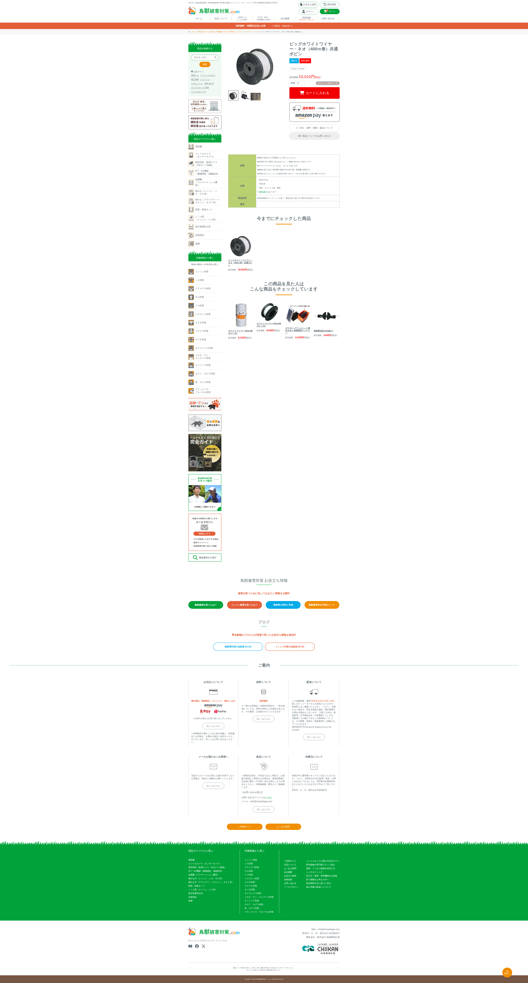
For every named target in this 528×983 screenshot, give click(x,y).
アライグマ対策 (252, 867)
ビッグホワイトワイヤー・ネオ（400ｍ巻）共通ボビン (240, 262)
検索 (205, 64)
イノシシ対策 (251, 860)
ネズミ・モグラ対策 (254, 904)
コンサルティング (314, 872)
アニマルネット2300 (200, 88)
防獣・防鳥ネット (196, 886)
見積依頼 (288, 879)
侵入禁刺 (195, 79)
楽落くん (195, 75)
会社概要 (288, 872)
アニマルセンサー (199, 92)
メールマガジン (291, 887)
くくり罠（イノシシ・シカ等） (202, 889)
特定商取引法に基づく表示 (318, 883)
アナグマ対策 (251, 886)
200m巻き (263, 192)
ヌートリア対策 (252, 901)
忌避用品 (192, 897)
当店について (290, 864)
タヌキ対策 (250, 882)
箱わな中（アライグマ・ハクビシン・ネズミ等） (211, 882)
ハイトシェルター (208, 75)
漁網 (190, 901)
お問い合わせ (290, 883)
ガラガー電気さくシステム (233, 32)
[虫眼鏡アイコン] (215, 57)
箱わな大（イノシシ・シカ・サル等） (205, 878)
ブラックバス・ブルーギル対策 (259, 912)
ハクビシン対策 (252, 878)
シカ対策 (249, 863)
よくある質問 (290, 868)
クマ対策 (249, 875)
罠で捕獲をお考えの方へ (317, 879)
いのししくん (197, 83)
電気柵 (219, 32)
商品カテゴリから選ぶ (207, 32)
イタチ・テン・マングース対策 (259, 897)
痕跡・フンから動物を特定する (320, 868)
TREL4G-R (209, 83)
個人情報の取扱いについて (318, 887)
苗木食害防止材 (195, 893)
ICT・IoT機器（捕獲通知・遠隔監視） (205, 871)
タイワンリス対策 (253, 893)
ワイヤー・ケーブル (252, 32)
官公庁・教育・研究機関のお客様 (321, 876)
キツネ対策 (250, 889)
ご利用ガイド (290, 861)
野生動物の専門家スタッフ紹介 (320, 864)
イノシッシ (205, 79)
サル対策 (249, 871)
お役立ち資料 (290, 876)
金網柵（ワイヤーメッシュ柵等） (203, 875)
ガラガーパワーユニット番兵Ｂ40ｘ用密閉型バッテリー (297, 330)
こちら (269, 797)
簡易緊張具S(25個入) (323, 331)
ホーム (194, 32)
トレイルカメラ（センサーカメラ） (204, 863)
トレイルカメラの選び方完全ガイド (322, 861)
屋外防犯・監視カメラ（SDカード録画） (207, 867)
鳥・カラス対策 (252, 908)
